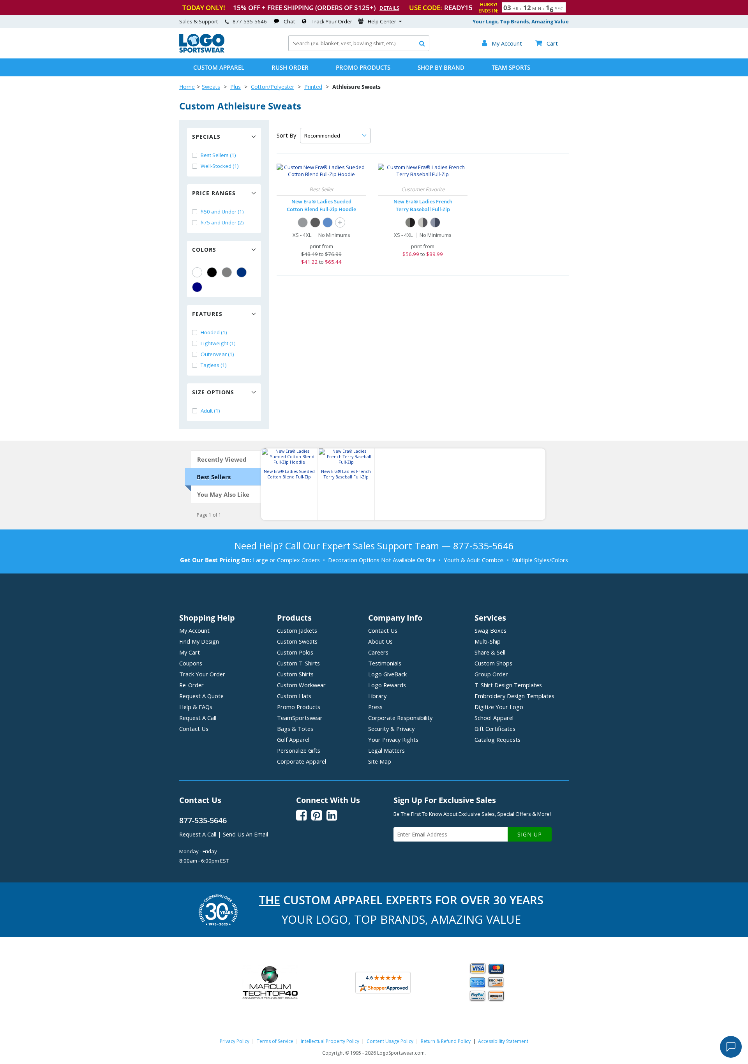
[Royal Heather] (328, 222)
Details (389, 7)
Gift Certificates (495, 728)
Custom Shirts (295, 674)
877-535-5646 (250, 21)
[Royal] (241, 272)
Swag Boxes (490, 630)
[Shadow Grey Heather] (303, 222)
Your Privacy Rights (393, 739)
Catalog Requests (497, 739)
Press (375, 707)
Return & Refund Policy (446, 1041)
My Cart (189, 652)
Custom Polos (295, 652)
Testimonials (384, 663)
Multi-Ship (488, 641)
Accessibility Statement (503, 1041)
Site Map (379, 761)
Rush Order (290, 67)
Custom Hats (294, 696)
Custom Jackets (297, 630)
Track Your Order (332, 21)
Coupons (190, 663)
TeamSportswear (300, 718)
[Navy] (197, 287)
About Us (380, 641)
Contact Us (193, 728)
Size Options (213, 392)
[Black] (212, 272)
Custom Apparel (218, 67)
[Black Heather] (315, 222)
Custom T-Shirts (298, 663)
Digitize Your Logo (499, 707)
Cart (546, 43)
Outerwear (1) (217, 354)
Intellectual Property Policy (330, 1041)
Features (207, 314)
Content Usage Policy (390, 1041)
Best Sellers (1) (218, 155)
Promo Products (363, 67)
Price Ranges (214, 193)
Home (187, 86)
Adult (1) (210, 410)
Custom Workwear (301, 685)
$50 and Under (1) (222, 211)
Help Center (382, 21)
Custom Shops (493, 663)
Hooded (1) (214, 332)
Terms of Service (275, 1041)
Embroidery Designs (514, 696)
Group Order (491, 674)
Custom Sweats (297, 641)
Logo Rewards (387, 685)
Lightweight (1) (218, 343)
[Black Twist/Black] (410, 222)
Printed (313, 86)
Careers (378, 652)
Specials (206, 136)
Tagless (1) (214, 365)
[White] (197, 272)
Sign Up (529, 834)
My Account (194, 630)
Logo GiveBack (387, 674)
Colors (204, 249)
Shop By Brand (441, 67)
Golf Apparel (293, 739)
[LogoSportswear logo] (201, 50)
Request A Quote (201, 696)
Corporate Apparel (301, 761)
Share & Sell (490, 652)
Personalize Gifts (298, 750)
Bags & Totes (295, 728)
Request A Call (197, 718)
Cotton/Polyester (272, 86)
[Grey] (227, 272)
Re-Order (191, 685)
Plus (235, 86)
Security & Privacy (391, 728)
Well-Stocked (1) (220, 165)
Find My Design (199, 641)
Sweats (211, 86)
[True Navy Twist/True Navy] (435, 222)
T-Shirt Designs (508, 685)
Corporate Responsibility (400, 718)
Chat (289, 21)
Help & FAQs (195, 707)
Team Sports (511, 67)
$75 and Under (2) (222, 222)
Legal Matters (386, 750)
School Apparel (494, 718)
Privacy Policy (234, 1041)
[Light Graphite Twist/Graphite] (423, 222)
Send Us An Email (245, 834)
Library (377, 696)
